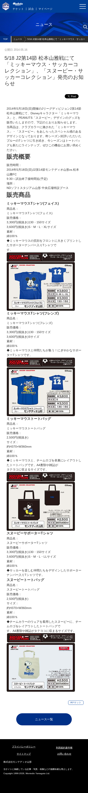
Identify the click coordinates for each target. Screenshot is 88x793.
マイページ (45, 8)
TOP (5, 39)
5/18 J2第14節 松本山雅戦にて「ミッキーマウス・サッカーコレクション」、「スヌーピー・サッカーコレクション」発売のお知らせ (56, 40)
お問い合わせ (64, 754)
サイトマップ (24, 754)
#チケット (75, 702)
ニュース (17, 39)
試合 (31, 8)
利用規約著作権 (64, 747)
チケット (18, 8)
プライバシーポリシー (23, 746)
